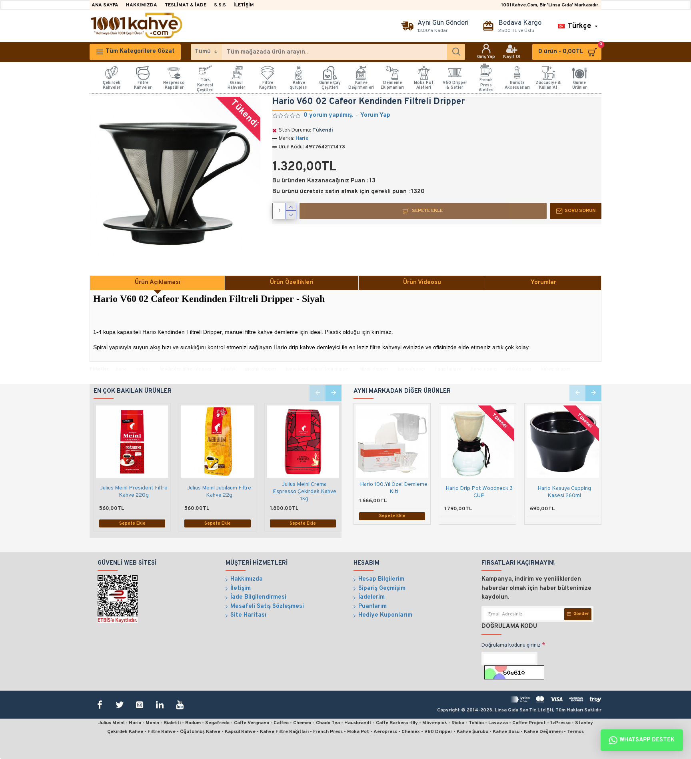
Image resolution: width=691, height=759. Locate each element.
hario (121, 369)
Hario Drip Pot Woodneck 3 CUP (479, 492)
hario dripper (411, 369)
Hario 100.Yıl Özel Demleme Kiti (393, 488)
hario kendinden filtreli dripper (318, 369)
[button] (318, 393)
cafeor (143, 369)
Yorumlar (543, 282)
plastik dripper (260, 369)
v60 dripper (519, 369)
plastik (228, 369)
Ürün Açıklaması (157, 282)
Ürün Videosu (422, 282)
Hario (302, 139)
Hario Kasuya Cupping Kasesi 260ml (564, 492)
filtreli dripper (373, 369)
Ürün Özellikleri (292, 282)
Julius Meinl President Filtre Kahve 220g (134, 492)
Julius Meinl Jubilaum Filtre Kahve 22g (219, 492)
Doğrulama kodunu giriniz (511, 645)
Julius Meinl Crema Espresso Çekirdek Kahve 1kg (304, 491)
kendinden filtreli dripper (186, 369)
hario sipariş (484, 369)
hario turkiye (448, 369)
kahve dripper (556, 369)
